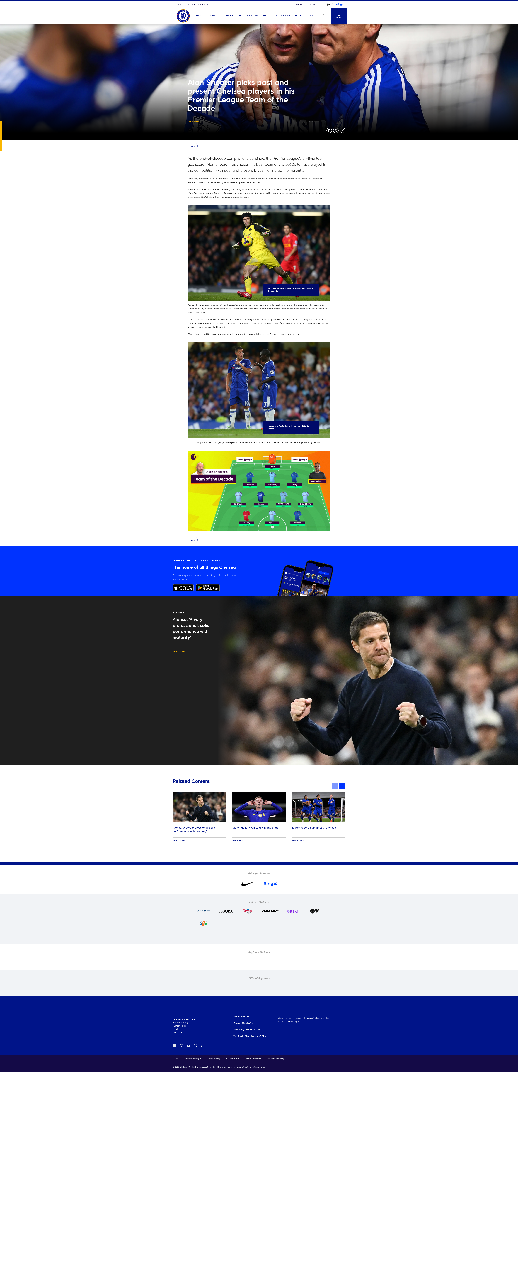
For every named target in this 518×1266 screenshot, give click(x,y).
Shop (310, 16)
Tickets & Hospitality (286, 16)
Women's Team (256, 16)
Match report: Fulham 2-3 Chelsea (314, 827)
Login (299, 4)
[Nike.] (329, 4)
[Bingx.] (340, 4)
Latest (198, 16)
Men (192, 146)
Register (311, 4)
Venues (179, 4)
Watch (216, 16)
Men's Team (233, 16)
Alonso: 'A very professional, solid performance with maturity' (194, 829)
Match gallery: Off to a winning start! (255, 827)
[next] (342, 786)
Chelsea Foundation (197, 4)
